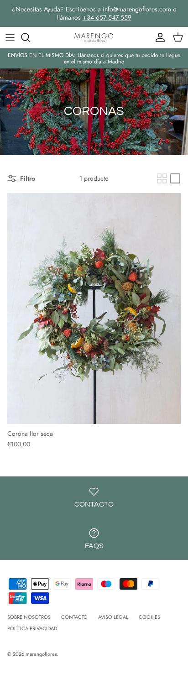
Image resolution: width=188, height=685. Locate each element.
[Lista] (175, 178)
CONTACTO (74, 617)
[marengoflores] (94, 37)
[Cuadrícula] (162, 178)
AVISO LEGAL (113, 617)
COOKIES (149, 617)
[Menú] (10, 37)
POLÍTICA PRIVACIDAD (32, 628)
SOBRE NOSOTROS (29, 617)
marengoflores (41, 654)
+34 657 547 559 (107, 17)
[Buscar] (30, 37)
